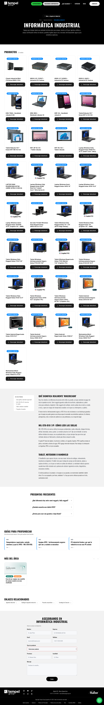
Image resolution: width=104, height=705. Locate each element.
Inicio (40, 20)
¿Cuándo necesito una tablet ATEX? (43, 507)
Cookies (79, 703)
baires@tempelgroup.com (65, 693)
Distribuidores (37, 4)
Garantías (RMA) (71, 703)
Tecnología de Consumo (65, 602)
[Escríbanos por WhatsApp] (99, 700)
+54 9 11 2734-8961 (54, 693)
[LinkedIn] (32, 694)
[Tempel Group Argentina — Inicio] (11, 4)
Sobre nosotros (26, 703)
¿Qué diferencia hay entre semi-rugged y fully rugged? (50, 500)
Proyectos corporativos (48, 602)
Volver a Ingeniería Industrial (53, 16)
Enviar (52, 679)
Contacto (94, 4)
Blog (84, 4)
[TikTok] (32, 691)
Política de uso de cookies (55, 703)
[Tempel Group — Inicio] (12, 692)
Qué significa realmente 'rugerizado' (24, 400)
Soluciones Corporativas (51, 4)
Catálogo (77, 4)
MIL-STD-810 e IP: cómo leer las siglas (22, 403)
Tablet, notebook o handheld (22, 406)
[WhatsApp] (28, 694)
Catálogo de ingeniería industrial (29, 602)
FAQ (65, 703)
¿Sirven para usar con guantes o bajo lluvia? (46, 513)
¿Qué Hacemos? (66, 4)
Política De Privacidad (43, 703)
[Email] (24, 694)
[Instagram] (24, 691)
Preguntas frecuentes (21, 409)
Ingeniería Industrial (48, 20)
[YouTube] (28, 691)
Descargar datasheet (16, 84)
